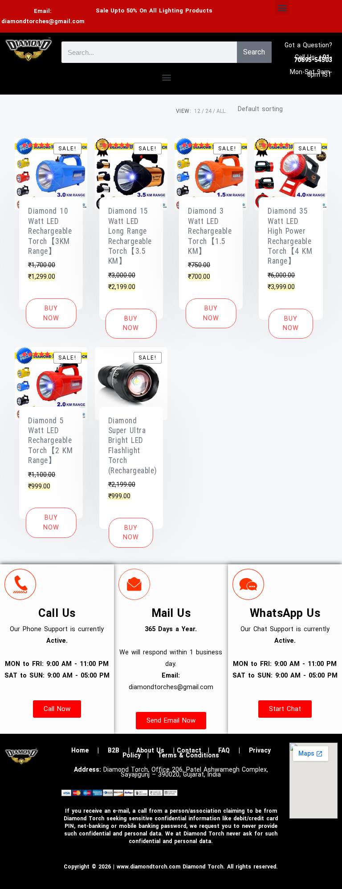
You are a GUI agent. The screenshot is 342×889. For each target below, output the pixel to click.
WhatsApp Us (285, 613)
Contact (189, 750)
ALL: (221, 111)
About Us (150, 750)
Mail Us (171, 613)
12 (197, 111)
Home (80, 750)
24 (208, 111)
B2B (113, 750)
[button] (282, 7)
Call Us (57, 613)
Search (254, 52)
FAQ (224, 750)
